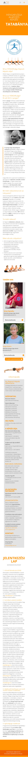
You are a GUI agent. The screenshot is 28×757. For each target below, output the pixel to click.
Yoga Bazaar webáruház (11, 527)
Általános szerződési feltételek (13, 753)
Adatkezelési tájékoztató (13, 752)
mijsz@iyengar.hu (9, 595)
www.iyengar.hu (7, 675)
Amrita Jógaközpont (10, 529)
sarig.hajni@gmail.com (10, 545)
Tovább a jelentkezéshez (13, 359)
